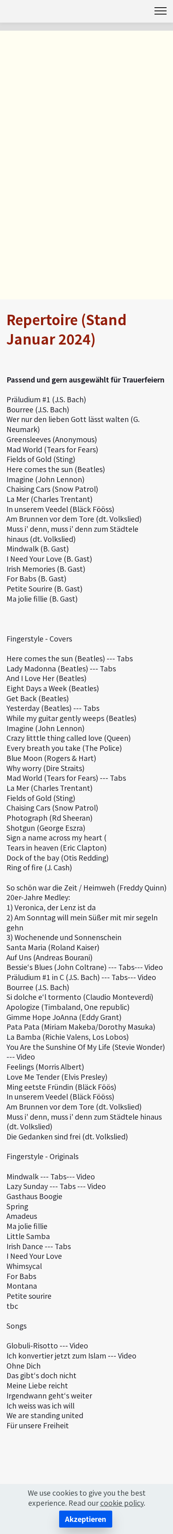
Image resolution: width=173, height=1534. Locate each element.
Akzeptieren (85, 1519)
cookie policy (122, 1503)
